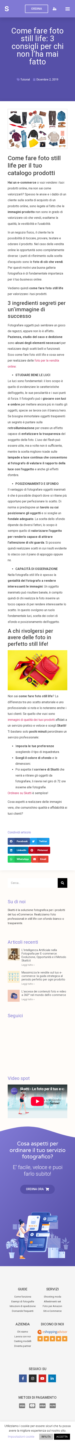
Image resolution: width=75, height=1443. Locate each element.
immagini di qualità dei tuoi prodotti (31, 720)
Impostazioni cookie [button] (21, 1436)
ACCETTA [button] (62, 1436)
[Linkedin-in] (52, 1378)
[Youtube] (42, 1378)
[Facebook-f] (23, 1378)
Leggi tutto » (28, 965)
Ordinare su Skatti (20, 793)
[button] (67, 8)
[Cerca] (62, 883)
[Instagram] (33, 1378)
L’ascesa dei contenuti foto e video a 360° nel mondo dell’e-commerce (44, 993)
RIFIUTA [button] (46, 1436)
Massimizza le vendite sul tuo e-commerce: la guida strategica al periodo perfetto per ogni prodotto (43, 976)
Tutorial (25, 79)
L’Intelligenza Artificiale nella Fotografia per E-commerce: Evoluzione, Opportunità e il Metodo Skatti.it (44, 955)
